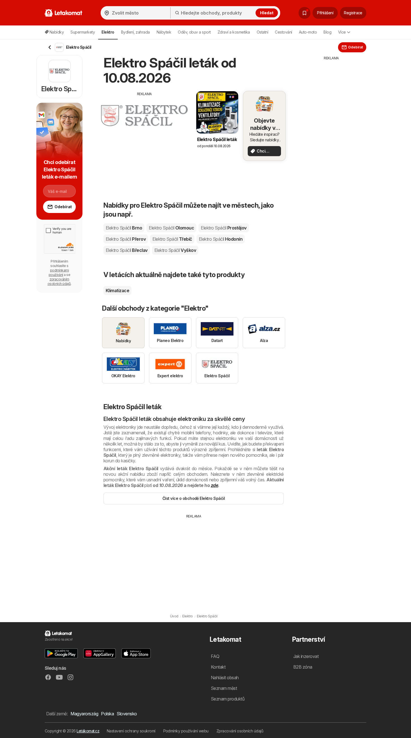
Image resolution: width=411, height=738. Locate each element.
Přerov (126, 239)
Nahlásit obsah (225, 677)
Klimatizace (117, 290)
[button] (61, 653)
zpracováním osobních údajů (59, 281)
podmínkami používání (59, 272)
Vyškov (175, 250)
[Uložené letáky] (304, 13)
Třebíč (172, 239)
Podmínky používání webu (186, 730)
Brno (124, 228)
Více (342, 32)
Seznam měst (224, 688)
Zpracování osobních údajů (239, 730)
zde (214, 485)
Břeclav (127, 250)
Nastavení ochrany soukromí (131, 730)
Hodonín (221, 239)
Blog (327, 32)
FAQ (215, 656)
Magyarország (84, 713)
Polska (107, 713)
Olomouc (171, 228)
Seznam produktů (227, 699)
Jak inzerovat (305, 656)
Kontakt (218, 667)
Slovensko (127, 713)
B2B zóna (302, 667)
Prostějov (224, 228)
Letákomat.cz (88, 730)
